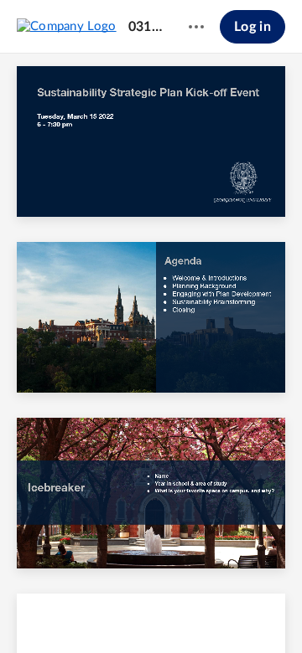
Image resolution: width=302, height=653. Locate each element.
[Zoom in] (179, 612)
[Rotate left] (213, 612)
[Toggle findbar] (26, 612)
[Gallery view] (245, 612)
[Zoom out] (122, 612)
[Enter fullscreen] (275, 612)
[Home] (67, 26)
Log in (252, 26)
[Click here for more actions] (196, 27)
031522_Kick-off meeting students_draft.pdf (145, 26)
